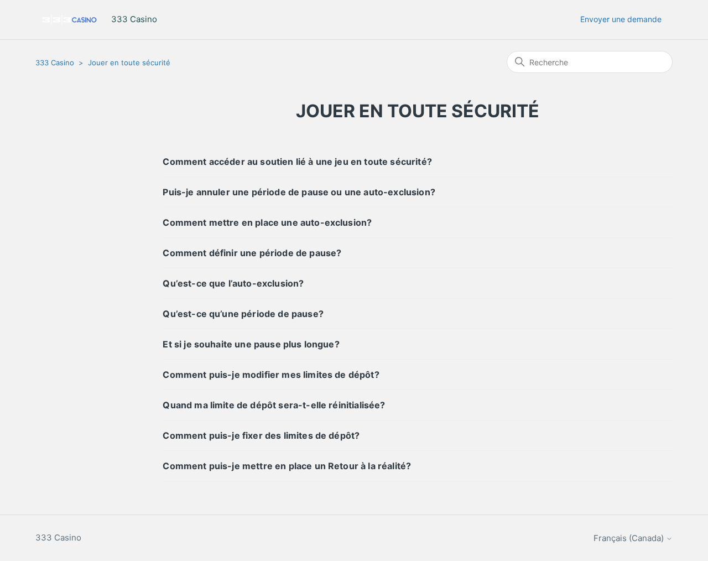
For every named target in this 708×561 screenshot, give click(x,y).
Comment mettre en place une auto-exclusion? (267, 222)
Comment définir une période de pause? (252, 252)
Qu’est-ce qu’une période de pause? (243, 313)
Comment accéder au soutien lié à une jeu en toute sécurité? (297, 161)
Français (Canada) (630, 538)
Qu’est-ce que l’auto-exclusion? (233, 283)
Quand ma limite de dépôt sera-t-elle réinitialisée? (274, 405)
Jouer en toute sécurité (129, 62)
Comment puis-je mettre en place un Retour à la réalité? (287, 465)
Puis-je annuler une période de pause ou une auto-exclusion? (299, 192)
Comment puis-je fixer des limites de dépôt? (261, 435)
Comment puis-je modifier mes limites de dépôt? (271, 374)
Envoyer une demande (621, 19)
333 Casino (54, 62)
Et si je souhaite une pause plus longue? (251, 344)
